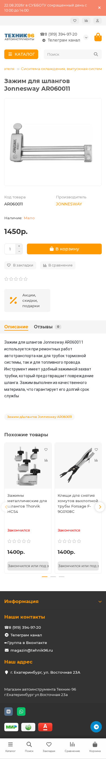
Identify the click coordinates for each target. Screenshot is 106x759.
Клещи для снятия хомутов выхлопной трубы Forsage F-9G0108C (78, 503)
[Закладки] (74, 21)
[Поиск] (95, 54)
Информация (21, 601)
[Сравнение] (86, 21)
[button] (6, 507)
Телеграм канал (64, 40)
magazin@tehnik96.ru (31, 650)
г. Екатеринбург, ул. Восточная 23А (45, 672)
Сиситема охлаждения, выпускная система (62, 68)
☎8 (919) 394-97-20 (58, 34)
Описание (16, 326)
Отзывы (46, 326)
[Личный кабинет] (97, 21)
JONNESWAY (69, 204)
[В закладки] (46, 450)
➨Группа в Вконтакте (25, 642)
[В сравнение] (46, 460)
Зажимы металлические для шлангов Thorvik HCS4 (27, 503)
